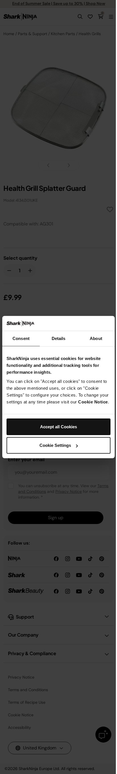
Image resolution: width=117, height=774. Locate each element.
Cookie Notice (93, 401)
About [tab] (96, 338)
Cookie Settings (55, 445)
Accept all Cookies (58, 426)
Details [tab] (59, 338)
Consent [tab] (21, 338)
